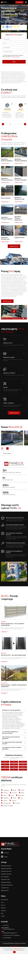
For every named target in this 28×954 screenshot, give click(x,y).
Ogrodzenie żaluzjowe (6, 882)
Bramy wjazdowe (5, 876)
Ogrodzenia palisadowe (6, 868)
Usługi (2, 905)
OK (14, 952)
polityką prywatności (15, 56)
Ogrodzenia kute (5, 887)
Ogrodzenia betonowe (6, 871)
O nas (2, 902)
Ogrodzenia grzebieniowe (7, 885)
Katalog (3, 910)
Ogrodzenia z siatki (5, 879)
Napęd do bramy (5, 890)
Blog (2, 913)
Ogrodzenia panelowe (6, 865)
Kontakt (3, 916)
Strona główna (4, 899)
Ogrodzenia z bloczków (6, 874)
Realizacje (3, 907)
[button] (26, 2)
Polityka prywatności (14, 945)
